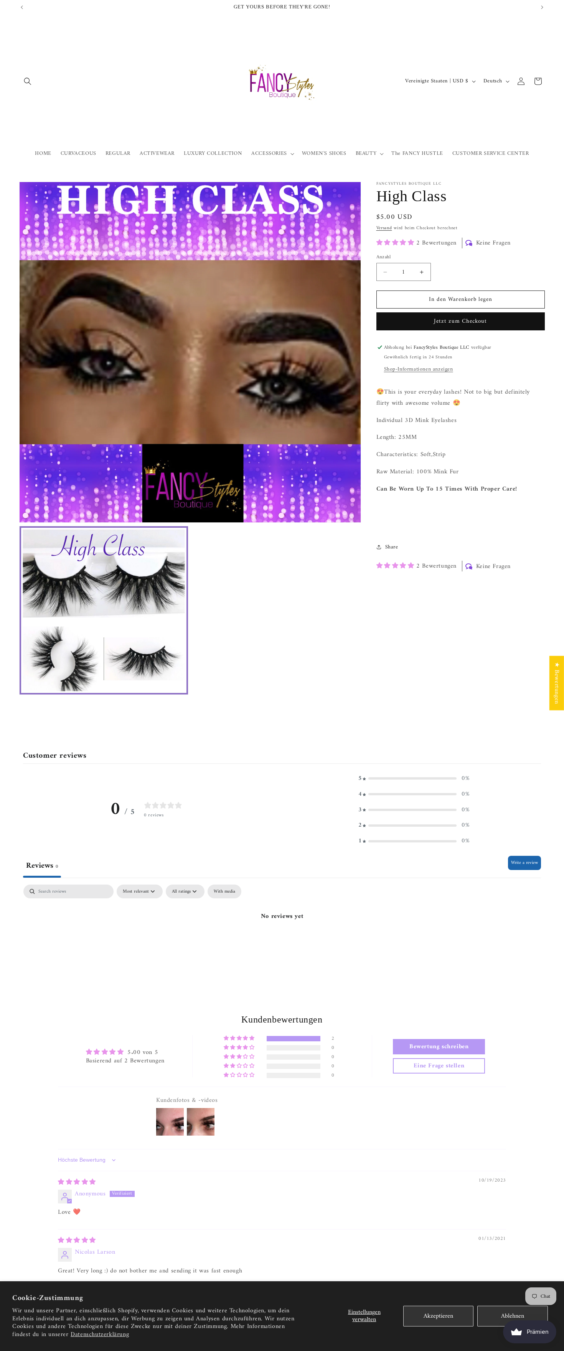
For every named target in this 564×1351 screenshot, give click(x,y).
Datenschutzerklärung (100, 1334)
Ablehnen (512, 1316)
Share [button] (391, 547)
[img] (77, 1182)
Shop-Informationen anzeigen (418, 369)
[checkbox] (224, 891)
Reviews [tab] (42, 866)
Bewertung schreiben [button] (438, 1047)
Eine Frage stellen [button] (439, 1066)
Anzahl (383, 257)
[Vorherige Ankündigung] (21, 7)
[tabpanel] (282, 942)
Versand (384, 228)
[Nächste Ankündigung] (542, 7)
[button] (27, 81)
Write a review (524, 863)
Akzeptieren (438, 1316)
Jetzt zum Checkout (460, 321)
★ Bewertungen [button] (556, 683)
